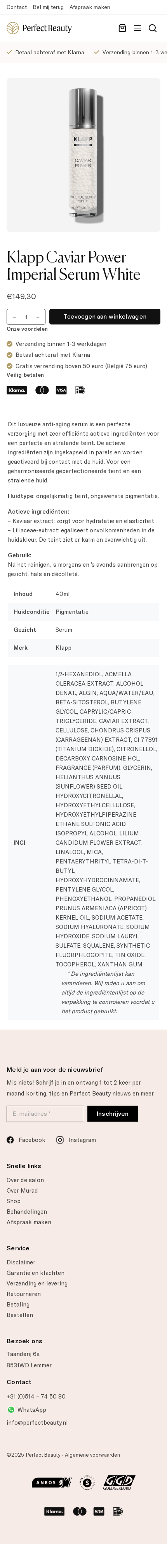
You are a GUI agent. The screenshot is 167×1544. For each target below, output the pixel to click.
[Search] (152, 28)
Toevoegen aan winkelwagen (104, 316)
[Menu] (137, 28)
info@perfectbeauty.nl (37, 1422)
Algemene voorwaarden (92, 1455)
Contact (17, 7)
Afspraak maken (90, 7)
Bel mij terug (48, 7)
